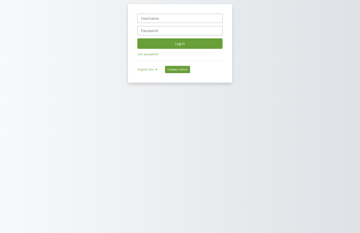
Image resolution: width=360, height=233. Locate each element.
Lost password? (148, 54)
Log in (180, 43)
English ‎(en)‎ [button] (146, 69)
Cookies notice (178, 69)
